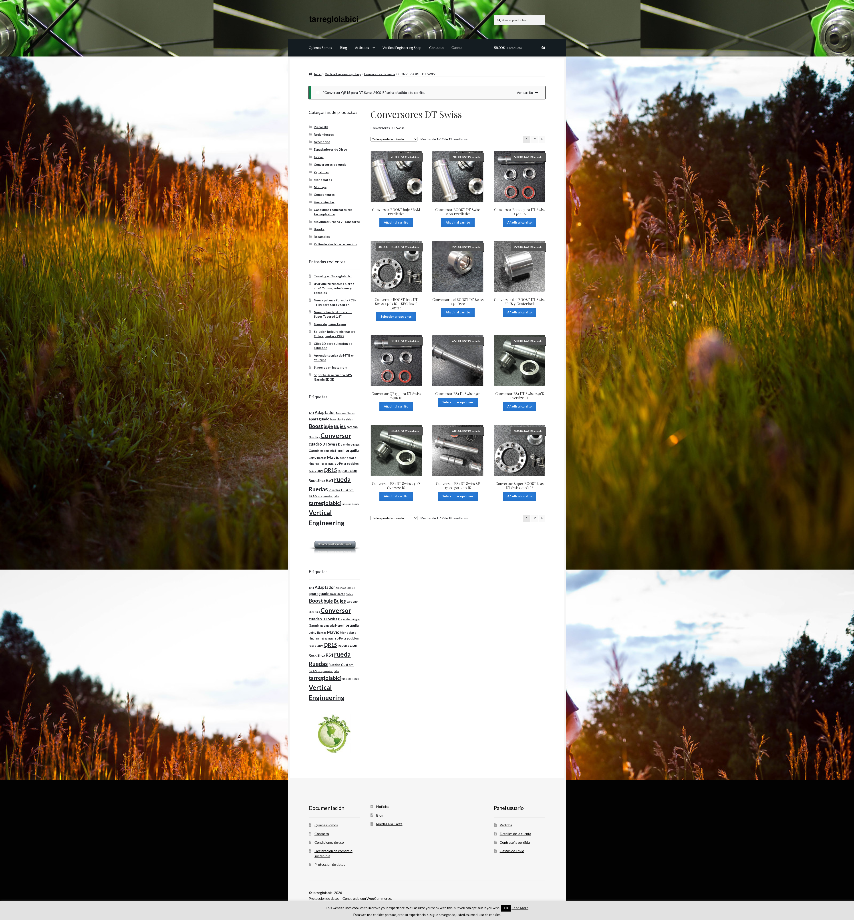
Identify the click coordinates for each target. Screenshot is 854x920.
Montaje (320, 187)
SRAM (313, 496)
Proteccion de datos (329, 864)
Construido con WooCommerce (366, 898)
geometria (327, 450)
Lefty (312, 458)
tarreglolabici (325, 503)
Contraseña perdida (515, 842)
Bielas (349, 419)
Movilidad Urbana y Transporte (337, 222)
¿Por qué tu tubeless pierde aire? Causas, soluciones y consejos (334, 288)
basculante (337, 419)
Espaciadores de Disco (330, 149)
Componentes (324, 194)
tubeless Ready (350, 503)
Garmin (314, 450)
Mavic (333, 457)
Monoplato (348, 458)
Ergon (356, 444)
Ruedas (318, 489)
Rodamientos (324, 134)
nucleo (333, 463)
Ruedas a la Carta (389, 824)
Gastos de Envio (512, 851)
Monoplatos (323, 180)
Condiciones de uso (329, 842)
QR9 (319, 471)
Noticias (382, 806)
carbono (352, 427)
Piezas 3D (321, 127)
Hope (339, 450)
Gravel (319, 157)
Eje (340, 444)
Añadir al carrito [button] (396, 222)
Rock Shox (317, 480)
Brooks (319, 229)
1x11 (311, 413)
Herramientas (324, 202)
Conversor (335, 435)
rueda (342, 479)
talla (336, 496)
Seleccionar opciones (396, 316)
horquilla (351, 450)
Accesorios (322, 142)
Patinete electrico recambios (335, 244)
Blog (343, 47)
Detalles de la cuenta (515, 833)
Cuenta (456, 47)
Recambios (322, 236)
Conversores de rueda (379, 74)
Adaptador (325, 412)
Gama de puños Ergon (330, 324)
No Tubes (321, 463)
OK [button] (506, 908)
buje (328, 426)
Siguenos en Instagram (330, 367)
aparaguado (319, 419)
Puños (312, 471)
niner (312, 463)
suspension (325, 496)
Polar (342, 463)
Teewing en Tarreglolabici (333, 276)
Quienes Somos (320, 47)
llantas (321, 458)
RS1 (329, 480)
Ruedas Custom (341, 490)
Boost (316, 426)
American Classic (345, 413)
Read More (520, 908)
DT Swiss (329, 444)
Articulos (362, 47)
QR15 (330, 470)
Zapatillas (321, 172)
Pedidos (506, 825)
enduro (347, 444)
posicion (353, 463)
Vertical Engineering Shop (402, 47)
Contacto (436, 47)
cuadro (315, 444)
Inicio (318, 74)
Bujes (340, 426)
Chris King (314, 437)
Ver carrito (525, 92)
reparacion (347, 470)
